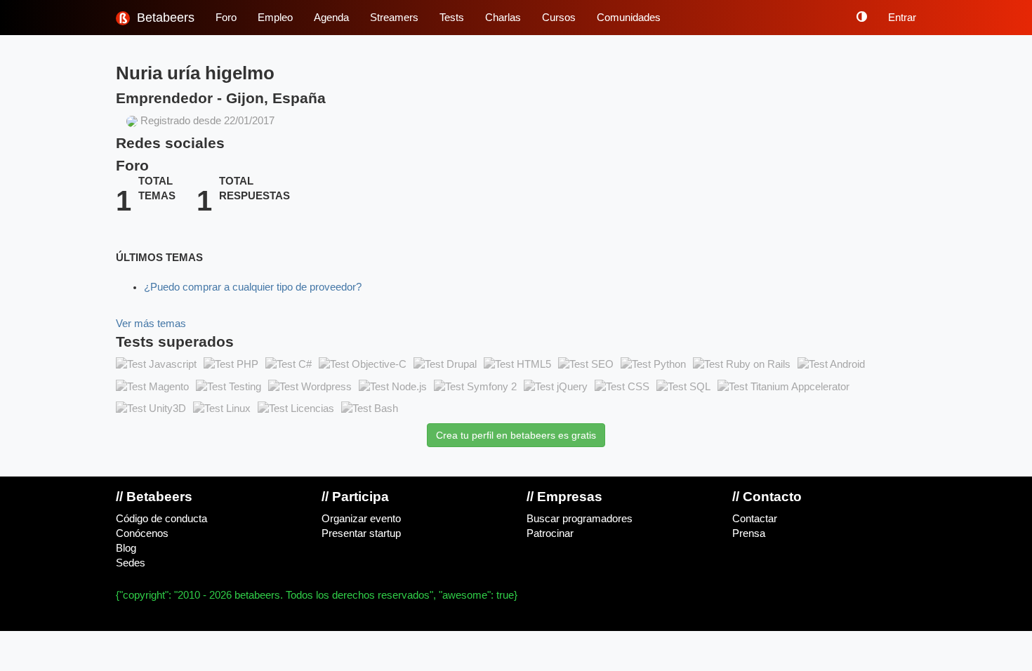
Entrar (902, 17)
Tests (451, 17)
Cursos (559, 17)
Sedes (130, 563)
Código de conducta (161, 518)
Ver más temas (151, 323)
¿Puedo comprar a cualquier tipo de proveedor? (253, 287)
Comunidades (629, 17)
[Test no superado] (156, 364)
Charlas (503, 17)
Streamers (394, 17)
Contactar (754, 518)
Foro (226, 17)
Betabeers (163, 18)
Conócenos (142, 533)
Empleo (275, 17)
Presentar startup (361, 533)
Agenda (331, 17)
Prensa (748, 533)
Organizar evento (361, 518)
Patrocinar (550, 533)
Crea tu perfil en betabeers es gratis (516, 435)
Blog (126, 548)
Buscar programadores (580, 518)
